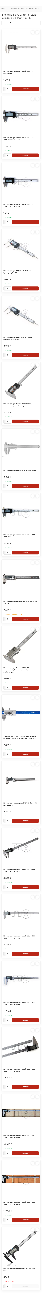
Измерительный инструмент (18, 8)
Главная (3, 8)
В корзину (25, 89)
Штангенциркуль (34, 8)
